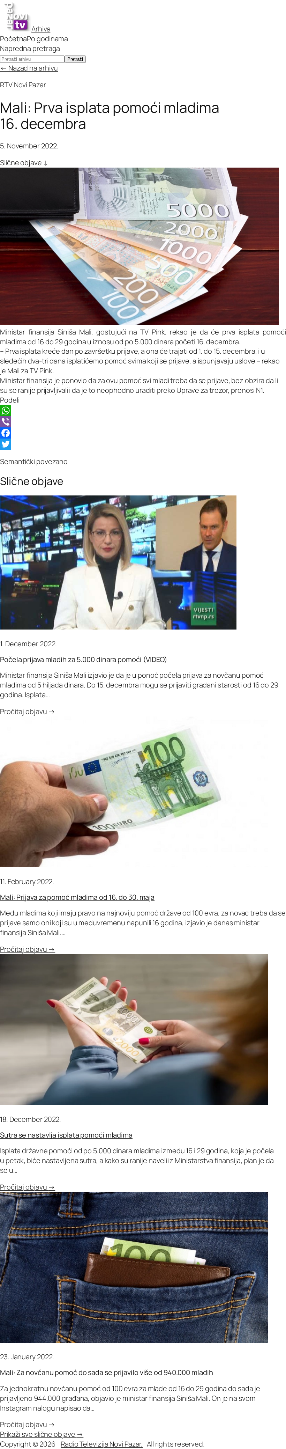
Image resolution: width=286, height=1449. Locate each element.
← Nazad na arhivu (29, 68)
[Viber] (143, 421)
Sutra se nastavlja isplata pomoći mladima (66, 1135)
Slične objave (24, 162)
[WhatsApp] (143, 410)
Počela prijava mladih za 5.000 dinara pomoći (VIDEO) (83, 659)
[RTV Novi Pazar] (15, 29)
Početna (13, 38)
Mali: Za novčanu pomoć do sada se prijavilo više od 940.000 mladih (106, 1372)
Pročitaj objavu (27, 711)
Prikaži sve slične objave (41, 1434)
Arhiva (40, 29)
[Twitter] (143, 444)
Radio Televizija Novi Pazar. (102, 1444)
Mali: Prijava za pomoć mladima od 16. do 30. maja (77, 897)
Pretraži (75, 59)
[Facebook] (143, 433)
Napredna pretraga (30, 48)
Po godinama (47, 38)
